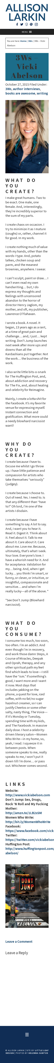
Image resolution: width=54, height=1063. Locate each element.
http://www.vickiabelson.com (27, 795)
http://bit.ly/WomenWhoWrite (27, 822)
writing (42, 93)
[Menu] (27, 1034)
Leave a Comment (18, 941)
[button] (25, 32)
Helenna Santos (38, 1053)
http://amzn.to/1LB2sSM (23, 813)
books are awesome (20, 93)
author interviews (26, 89)
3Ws (8, 89)
